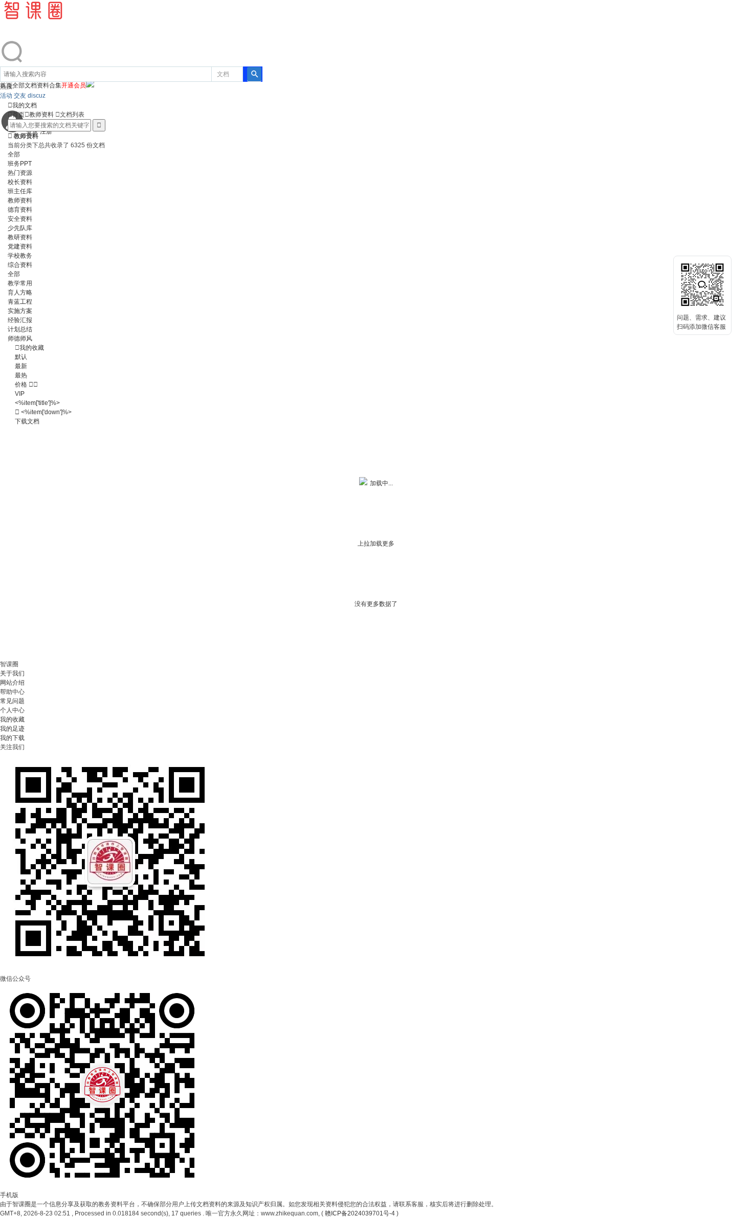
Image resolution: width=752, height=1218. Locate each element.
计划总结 (20, 329)
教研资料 (20, 237)
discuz (37, 95)
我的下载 (12, 737)
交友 (21, 95)
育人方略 (20, 292)
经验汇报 (20, 320)
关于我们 (12, 673)
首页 (16, 114)
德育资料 (20, 209)
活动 (7, 95)
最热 (21, 375)
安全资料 (20, 218)
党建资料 (20, 246)
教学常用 (20, 283)
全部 (14, 154)
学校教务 (20, 255)
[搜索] (254, 74)
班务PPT (20, 163)
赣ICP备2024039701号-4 (360, 1213)
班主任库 (20, 191)
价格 (26, 384)
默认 (21, 356)
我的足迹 (12, 728)
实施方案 (20, 310)
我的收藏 (31, 347)
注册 (46, 131)
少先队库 (20, 228)
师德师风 (20, 338)
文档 (223, 74)
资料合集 (49, 85)
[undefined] (12, 61)
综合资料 (20, 264)
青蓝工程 (20, 301)
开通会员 (73, 85)
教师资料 (41, 114)
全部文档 (24, 85)
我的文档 (22, 105)
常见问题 (12, 701)
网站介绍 (12, 682)
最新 (21, 366)
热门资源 (20, 172)
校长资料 (20, 182)
